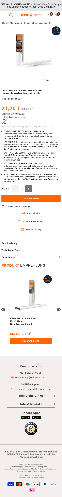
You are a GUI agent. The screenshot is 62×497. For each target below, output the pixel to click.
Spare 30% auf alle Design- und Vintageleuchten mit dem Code (31, 5)
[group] (31, 310)
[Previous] (52, 80)
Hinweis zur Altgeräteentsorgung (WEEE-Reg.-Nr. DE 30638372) (26, 127)
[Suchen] (11, 15)
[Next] (57, 80)
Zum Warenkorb (31, 198)
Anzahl (5, 189)
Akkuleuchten (45, 23)
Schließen (59, 2)
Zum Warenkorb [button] (31, 341)
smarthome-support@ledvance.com (33, 389)
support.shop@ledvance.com (30, 377)
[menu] (3, 15)
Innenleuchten (30, 23)
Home (5, 23)
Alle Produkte (16, 23)
